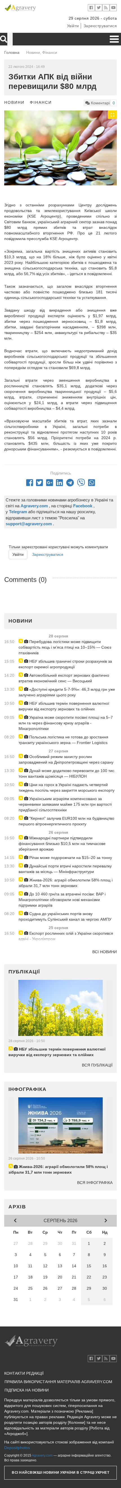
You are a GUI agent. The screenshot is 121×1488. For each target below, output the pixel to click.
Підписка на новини (27, 1390)
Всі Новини (104, 952)
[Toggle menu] (114, 39)
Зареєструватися (100, 26)
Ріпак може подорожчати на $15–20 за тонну (70, 857)
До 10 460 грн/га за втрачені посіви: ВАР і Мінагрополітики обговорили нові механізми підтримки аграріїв (62, 899)
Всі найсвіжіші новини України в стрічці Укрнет (60, 1473)
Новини (14, 102)
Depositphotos (17, 1447)
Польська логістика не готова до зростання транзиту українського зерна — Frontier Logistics (63, 740)
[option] (60, 147)
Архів (17, 1207)
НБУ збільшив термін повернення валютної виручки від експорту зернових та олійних (64, 706)
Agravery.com (42, 1455)
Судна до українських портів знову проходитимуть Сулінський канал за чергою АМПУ (65, 916)
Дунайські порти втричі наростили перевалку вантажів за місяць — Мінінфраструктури (65, 869)
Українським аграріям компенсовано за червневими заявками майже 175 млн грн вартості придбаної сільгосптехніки (65, 804)
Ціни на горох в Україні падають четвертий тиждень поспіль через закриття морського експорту (67, 787)
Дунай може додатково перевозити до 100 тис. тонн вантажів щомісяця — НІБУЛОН (67, 773)
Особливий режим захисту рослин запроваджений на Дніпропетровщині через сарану (66, 759)
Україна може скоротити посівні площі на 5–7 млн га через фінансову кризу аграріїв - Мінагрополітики (66, 723)
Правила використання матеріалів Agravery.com (58, 1381)
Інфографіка (27, 1089)
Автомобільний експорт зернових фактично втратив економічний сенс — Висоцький (64, 678)
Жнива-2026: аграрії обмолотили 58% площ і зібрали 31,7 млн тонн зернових (66, 883)
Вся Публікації (97, 1065)
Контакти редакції (24, 1373)
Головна (11, 52)
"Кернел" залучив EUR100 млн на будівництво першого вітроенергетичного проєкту (66, 821)
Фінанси (41, 102)
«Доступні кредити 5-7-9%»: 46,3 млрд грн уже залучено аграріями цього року (67, 692)
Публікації (24, 972)
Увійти (73, 26)
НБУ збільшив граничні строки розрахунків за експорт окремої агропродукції (65, 664)
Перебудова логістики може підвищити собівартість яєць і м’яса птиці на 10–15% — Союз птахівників (65, 647)
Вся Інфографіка (95, 1182)
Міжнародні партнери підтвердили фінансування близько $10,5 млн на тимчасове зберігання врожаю (62, 843)
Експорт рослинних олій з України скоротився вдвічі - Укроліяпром (66, 936)
